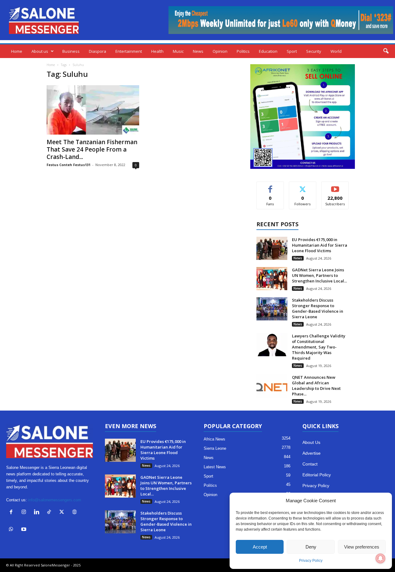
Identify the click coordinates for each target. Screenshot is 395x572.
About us (39, 51)
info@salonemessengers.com (54, 500)
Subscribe (335, 186)
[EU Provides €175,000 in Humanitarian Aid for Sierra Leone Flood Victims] (271, 248)
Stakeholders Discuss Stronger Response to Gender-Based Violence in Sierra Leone (317, 308)
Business (71, 51)
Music (178, 51)
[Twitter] (63, 512)
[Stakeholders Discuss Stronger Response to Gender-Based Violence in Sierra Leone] (271, 308)
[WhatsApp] (12, 530)
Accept (260, 546)
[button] (386, 51)
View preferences (361, 546)
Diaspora (97, 51)
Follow (302, 186)
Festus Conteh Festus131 (68, 164)
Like (270, 186)
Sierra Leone (215, 448)
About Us (311, 442)
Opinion (220, 51)
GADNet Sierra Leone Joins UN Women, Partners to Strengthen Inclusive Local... (319, 275)
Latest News (215, 467)
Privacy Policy (310, 560)
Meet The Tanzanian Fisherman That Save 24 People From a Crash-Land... (92, 149)
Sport (292, 51)
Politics (243, 51)
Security (313, 51)
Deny (311, 546)
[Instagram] (25, 512)
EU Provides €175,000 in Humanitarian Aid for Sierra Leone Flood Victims (319, 245)
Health (157, 51)
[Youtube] (24, 530)
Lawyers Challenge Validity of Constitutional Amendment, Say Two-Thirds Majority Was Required (318, 347)
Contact (310, 463)
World (336, 51)
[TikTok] (50, 512)
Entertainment (128, 51)
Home (16, 51)
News (198, 51)
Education (268, 51)
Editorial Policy (316, 474)
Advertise (311, 453)
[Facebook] (12, 512)
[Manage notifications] (380, 558)
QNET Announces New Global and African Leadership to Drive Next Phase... (316, 385)
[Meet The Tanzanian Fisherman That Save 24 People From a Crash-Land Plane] (93, 110)
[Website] (75, 512)
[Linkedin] (37, 512)
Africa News (214, 439)
